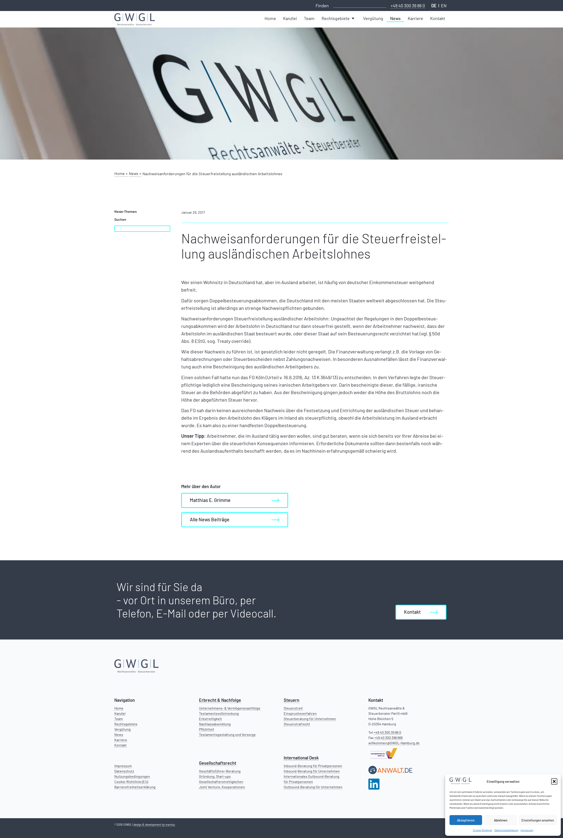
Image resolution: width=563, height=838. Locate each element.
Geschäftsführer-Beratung (220, 771)
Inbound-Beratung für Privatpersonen (313, 766)
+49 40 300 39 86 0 (408, 5)
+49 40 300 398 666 (388, 737)
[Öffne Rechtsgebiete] (353, 18)
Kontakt (120, 745)
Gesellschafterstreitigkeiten (221, 781)
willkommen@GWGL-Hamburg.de (394, 743)
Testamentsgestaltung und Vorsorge (227, 734)
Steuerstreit (293, 708)
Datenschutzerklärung (506, 830)
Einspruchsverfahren (300, 713)
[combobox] (359, 5)
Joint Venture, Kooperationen (222, 787)
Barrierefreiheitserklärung (134, 787)
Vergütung (122, 729)
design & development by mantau (154, 824)
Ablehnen (500, 820)
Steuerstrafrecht (297, 724)
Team (118, 719)
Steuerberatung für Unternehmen (310, 719)
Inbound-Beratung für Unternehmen (312, 771)
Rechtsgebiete (125, 724)
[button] (554, 781)
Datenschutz (124, 771)
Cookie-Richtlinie (482, 830)
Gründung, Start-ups (215, 776)
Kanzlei (120, 713)
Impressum (527, 830)
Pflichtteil (206, 729)
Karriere (120, 740)
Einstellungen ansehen (537, 820)
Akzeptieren (466, 820)
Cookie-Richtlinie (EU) (131, 781)
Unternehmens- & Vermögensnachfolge (229, 708)
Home (118, 708)
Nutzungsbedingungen (132, 776)
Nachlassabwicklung (215, 724)
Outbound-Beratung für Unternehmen (313, 787)
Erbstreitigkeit (210, 719)
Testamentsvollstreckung (219, 713)
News (118, 734)
